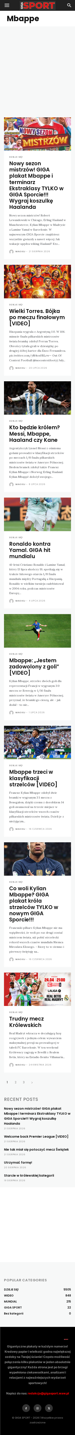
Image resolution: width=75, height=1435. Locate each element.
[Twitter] (49, 1408)
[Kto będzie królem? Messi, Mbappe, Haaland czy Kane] (37, 398)
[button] (6, 5)
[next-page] (32, 1082)
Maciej (20, 251)
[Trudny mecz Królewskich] (37, 989)
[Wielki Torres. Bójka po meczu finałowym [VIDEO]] (37, 281)
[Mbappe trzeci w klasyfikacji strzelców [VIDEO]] (37, 742)
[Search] (69, 5)
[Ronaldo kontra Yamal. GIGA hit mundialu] (37, 514)
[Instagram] (37, 1408)
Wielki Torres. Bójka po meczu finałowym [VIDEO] (37, 317)
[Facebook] (26, 1408)
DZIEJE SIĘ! (16, 157)
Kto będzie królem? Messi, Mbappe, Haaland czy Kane (34, 433)
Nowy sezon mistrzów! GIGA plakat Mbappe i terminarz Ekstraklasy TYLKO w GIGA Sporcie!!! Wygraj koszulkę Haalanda (36, 185)
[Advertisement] (37, 65)
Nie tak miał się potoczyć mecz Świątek (36, 1149)
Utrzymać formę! (18, 1162)
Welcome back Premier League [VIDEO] (36, 1136)
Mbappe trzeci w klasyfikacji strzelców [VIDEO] (33, 778)
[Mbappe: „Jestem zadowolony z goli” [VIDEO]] (37, 631)
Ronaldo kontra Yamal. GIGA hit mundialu (30, 550)
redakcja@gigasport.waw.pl (48, 1393)
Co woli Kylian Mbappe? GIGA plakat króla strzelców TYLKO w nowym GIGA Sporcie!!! (33, 904)
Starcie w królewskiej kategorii (29, 1175)
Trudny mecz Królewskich (26, 1022)
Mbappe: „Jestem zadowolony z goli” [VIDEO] (34, 666)
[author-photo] (12, 252)
